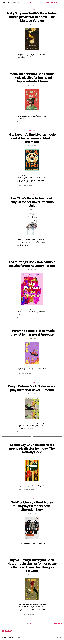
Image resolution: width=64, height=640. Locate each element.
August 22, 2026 (33, 24)
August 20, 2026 (33, 85)
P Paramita (26, 373)
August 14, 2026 (33, 338)
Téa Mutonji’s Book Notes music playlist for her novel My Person (32, 264)
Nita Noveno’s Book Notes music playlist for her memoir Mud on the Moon (32, 138)
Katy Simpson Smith (25, 60)
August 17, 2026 (33, 269)
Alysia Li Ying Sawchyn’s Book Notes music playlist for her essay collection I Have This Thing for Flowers (32, 565)
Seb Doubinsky (30, 546)
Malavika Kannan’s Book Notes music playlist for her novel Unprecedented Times (32, 77)
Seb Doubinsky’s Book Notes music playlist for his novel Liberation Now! (32, 506)
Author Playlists (32, 9)
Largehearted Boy (7, 2)
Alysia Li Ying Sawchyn (23, 614)
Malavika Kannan (25, 121)
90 (36, 623)
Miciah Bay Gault (25, 489)
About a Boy (42, 2)
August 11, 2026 (33, 393)
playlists (33, 60)
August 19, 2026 (33, 145)
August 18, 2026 (33, 209)
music (30, 60)
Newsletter (31, 2)
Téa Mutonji (30, 317)
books (20, 60)
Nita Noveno (26, 185)
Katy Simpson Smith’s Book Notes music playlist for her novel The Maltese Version (32, 16)
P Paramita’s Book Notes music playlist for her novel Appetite (32, 332)
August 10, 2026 (33, 513)
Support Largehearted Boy (51, 2)
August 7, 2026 (32, 574)
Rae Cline (29, 249)
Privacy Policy (17, 637)
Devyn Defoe (24, 431)
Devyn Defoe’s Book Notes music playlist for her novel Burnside (32, 388)
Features (37, 2)
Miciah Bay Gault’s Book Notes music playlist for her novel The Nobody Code (32, 448)
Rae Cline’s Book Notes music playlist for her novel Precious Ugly (32, 201)
